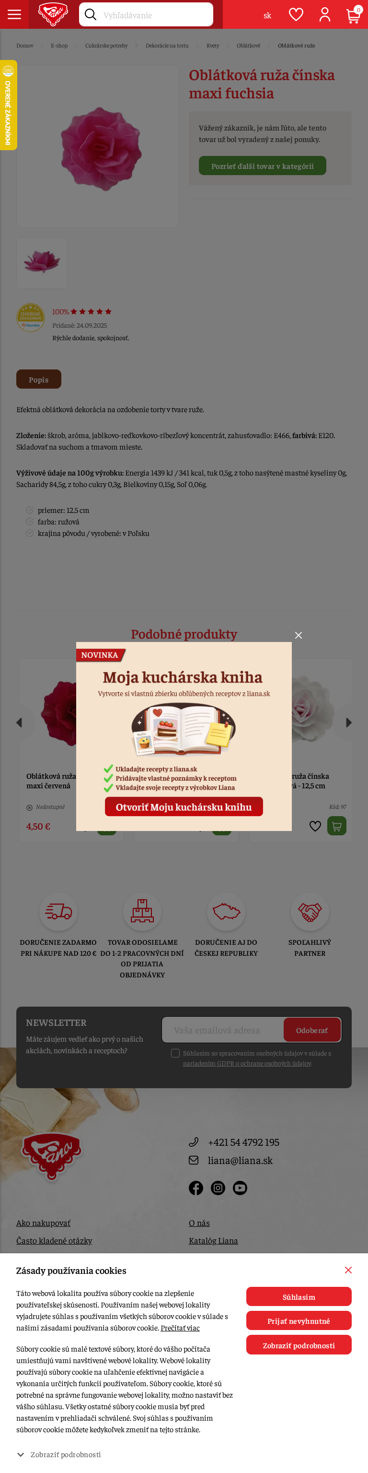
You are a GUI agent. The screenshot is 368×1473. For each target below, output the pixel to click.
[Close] (298, 635)
